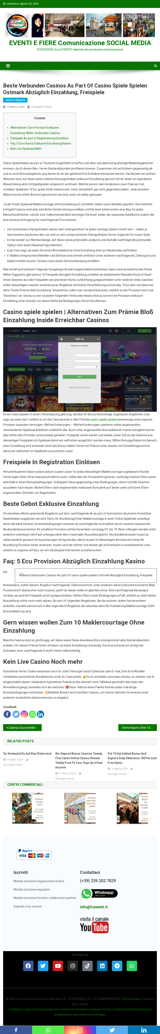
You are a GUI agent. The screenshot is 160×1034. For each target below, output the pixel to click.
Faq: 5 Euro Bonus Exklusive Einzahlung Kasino (40, 143)
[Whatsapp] (32, 714)
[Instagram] (24, 714)
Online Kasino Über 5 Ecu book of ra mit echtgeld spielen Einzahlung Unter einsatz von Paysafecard (139, 727)
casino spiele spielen (103, 419)
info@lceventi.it (94, 907)
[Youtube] (58, 966)
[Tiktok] (87, 966)
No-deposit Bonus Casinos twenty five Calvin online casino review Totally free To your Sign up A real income (78, 760)
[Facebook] (7, 714)
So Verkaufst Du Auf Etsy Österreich (27, 753)
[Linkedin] (40, 714)
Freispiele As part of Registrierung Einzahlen (39, 138)
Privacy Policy (131, 999)
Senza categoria (15, 100)
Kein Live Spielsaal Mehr (26, 148)
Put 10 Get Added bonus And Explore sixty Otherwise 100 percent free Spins (132, 758)
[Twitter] (16, 714)
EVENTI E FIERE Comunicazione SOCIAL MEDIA (80, 43)
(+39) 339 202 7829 (98, 880)
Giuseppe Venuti (41, 106)
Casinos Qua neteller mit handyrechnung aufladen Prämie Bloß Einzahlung (25, 727)
